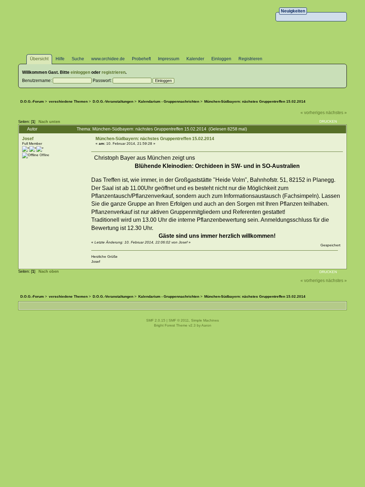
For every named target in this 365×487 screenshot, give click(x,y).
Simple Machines (205, 320)
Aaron (206, 325)
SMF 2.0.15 (155, 320)
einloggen (80, 72)
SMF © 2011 (179, 320)
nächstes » (336, 112)
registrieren (113, 72)
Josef (28, 138)
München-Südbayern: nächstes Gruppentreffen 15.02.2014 (155, 138)
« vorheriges (312, 112)
